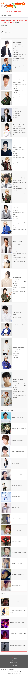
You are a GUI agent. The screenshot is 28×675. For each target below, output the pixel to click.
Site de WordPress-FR (14, 665)
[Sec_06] (6, 440)
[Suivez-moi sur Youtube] (10, 15)
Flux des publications (14, 662)
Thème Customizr (17, 673)
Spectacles (12, 20)
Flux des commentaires (14, 663)
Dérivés (7, 20)
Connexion (14, 660)
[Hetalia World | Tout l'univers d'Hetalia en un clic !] (14, 5)
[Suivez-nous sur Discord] (8, 15)
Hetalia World (12, 671)
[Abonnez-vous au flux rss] (1, 15)
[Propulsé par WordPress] (20, 671)
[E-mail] (3, 15)
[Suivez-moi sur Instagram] (7, 15)
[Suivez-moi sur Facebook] (6, 15)
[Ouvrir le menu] (26, 15)
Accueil (2, 20)
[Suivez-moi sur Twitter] (4, 15)
